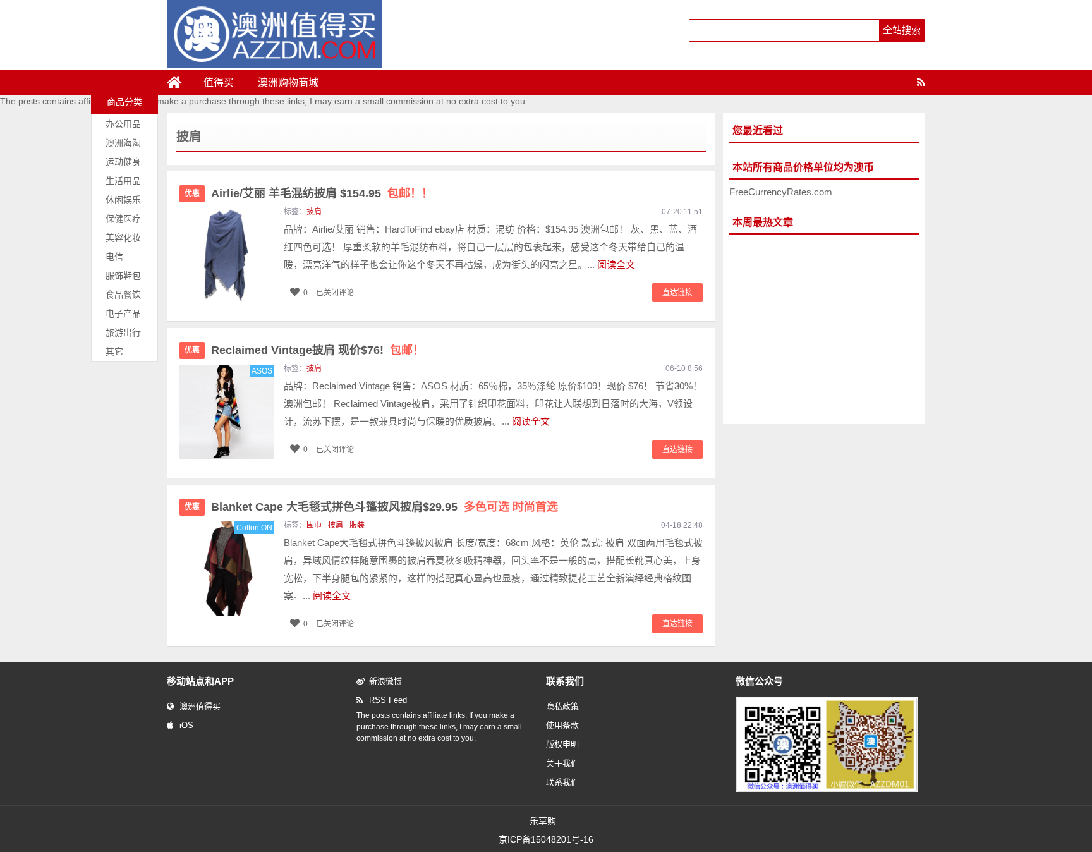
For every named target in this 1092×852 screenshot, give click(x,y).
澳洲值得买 (200, 706)
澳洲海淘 (123, 143)
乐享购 (543, 821)
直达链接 (677, 292)
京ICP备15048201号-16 (546, 839)
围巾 (314, 525)
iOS (186, 725)
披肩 (314, 211)
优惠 (192, 193)
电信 (114, 257)
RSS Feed (388, 700)
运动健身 (123, 162)
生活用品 (123, 181)
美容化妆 (123, 238)
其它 (114, 351)
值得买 (218, 82)
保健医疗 (123, 219)
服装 (357, 525)
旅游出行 (123, 332)
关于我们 (562, 763)
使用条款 (562, 725)
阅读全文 (616, 264)
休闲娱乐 (123, 200)
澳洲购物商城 (288, 82)
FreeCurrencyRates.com (780, 191)
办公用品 (123, 124)
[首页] (179, 82)
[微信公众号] (827, 789)
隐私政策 (562, 706)
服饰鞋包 (123, 276)
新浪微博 (385, 681)
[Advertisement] (824, 330)
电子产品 (123, 313)
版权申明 (562, 744)
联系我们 (562, 782)
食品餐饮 (123, 294)
